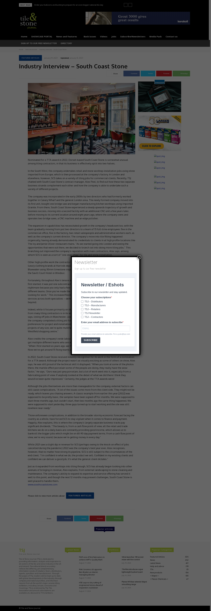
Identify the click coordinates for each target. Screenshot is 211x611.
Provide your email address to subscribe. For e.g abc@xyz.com (105, 334)
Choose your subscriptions (96, 297)
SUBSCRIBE (91, 340)
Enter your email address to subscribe (102, 322)
